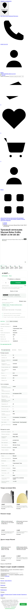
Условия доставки (16, 594)
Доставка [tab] (14, 349)
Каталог (5, 224)
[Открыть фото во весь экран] (25, 262)
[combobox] (16, 76)
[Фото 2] (7, 267)
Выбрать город (6, 304)
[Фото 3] (11, 267)
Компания (11, 16)
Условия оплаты (8, 594)
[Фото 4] (16, 267)
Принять (23, 604)
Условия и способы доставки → (16, 304)
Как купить (5, 16)
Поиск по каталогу (5, 76)
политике (7, 576)
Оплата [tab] (20, 349)
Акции (6, 580)
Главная (5, 222)
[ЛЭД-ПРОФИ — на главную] (4, 73)
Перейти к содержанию (6, 1)
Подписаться (3, 574)
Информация (4, 589)
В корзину (18, 282)
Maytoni (3, 321)
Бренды (10, 580)
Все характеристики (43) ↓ (6, 344)
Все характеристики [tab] (5, 349)
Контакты (16, 16)
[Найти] (23, 76)
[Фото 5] (20, 267)
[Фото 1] (2, 267)
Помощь (2, 594)
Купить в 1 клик (14, 291)
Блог (2, 16)
